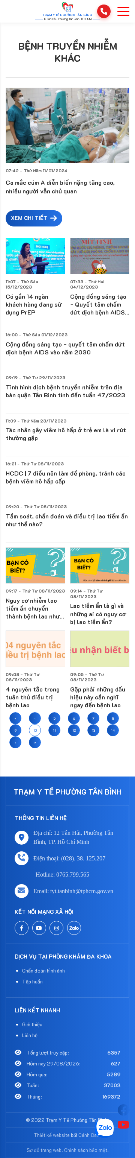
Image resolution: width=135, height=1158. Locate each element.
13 (93, 730)
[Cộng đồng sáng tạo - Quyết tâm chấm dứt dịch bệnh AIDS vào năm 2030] (99, 256)
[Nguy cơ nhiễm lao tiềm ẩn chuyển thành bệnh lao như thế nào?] (35, 566)
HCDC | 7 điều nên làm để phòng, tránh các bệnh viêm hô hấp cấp (66, 477)
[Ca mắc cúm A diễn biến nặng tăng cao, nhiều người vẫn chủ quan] (67, 125)
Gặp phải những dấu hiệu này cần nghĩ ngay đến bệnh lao (97, 697)
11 (54, 730)
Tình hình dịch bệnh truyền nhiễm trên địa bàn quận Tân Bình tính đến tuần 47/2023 (65, 391)
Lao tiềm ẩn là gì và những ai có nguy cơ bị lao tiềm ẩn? (98, 613)
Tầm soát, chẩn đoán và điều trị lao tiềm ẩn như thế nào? (67, 520)
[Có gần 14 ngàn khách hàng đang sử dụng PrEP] (35, 256)
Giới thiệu (32, 1024)
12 (74, 730)
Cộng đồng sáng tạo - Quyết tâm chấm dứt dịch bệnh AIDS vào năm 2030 (98, 304)
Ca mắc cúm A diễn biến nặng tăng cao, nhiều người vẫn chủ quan (60, 186)
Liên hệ (30, 1035)
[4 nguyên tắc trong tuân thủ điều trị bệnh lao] (35, 649)
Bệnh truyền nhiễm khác (67, 52)
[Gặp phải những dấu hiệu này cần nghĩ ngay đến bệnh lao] (99, 649)
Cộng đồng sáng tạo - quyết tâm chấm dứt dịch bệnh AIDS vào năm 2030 (65, 348)
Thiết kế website (52, 1135)
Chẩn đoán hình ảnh (43, 970)
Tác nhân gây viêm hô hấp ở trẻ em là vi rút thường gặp (66, 434)
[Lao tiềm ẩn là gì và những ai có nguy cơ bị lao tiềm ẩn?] (99, 566)
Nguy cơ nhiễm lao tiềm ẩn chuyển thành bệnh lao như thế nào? (33, 608)
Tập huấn (32, 981)
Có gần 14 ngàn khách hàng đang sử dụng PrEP (34, 304)
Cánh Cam (89, 1135)
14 (113, 730)
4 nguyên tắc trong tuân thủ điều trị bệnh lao (33, 697)
